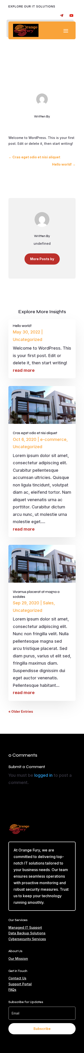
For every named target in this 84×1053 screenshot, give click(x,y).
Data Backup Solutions (27, 933)
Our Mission (18, 959)
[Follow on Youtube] (71, 15)
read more (24, 370)
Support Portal (20, 984)
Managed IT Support (25, 927)
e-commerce (53, 439)
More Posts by (42, 259)
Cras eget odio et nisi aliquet (35, 433)
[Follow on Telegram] (61, 15)
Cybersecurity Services (27, 939)
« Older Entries (20, 711)
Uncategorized (53, 73)
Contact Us (17, 978)
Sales (48, 602)
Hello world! (22, 326)
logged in (43, 775)
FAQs (12, 990)
